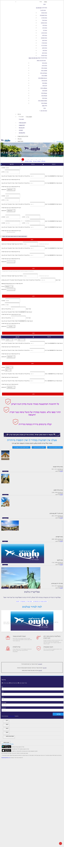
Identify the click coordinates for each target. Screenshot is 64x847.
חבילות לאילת (43, 161)
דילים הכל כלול (22, 127)
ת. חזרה (46, 380)
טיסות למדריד (44, 42)
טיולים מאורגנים (22, 132)
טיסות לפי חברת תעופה (33, 57)
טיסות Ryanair (44, 95)
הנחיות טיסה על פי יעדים (55, 447)
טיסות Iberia (44, 83)
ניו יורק (19, 114)
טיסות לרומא (44, 52)
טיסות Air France (43, 73)
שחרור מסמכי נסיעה (23, 683)
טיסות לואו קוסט (44, 110)
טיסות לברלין (44, 20)
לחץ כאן (44, 667)
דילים (7, 720)
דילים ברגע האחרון (22, 122)
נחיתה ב (3, 171)
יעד (12, 244)
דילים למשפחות (22, 125)
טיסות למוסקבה (44, 37)
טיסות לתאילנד (44, 55)
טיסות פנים (38, 161)
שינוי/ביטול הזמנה (14, 683)
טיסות (41, 1)
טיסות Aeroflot (44, 70)
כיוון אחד (32, 164)
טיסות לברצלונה (44, 22)
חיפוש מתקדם (14, 236)
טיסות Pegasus (44, 93)
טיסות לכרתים (44, 32)
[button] (43, 244)
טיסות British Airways (42, 78)
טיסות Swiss (44, 98)
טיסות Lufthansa (43, 88)
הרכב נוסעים (4, 189)
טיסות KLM (44, 90)
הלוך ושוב (12, 164)
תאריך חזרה (47, 183)
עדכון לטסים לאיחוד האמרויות (21, 447)
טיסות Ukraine (44, 103)
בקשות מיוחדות (6, 683)
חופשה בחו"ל (21, 116)
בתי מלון (19, 138)
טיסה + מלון (35, 161)
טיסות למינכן (44, 40)
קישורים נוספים (6, 742)
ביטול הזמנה (20, 141)
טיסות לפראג (44, 47)
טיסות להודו (44, 25)
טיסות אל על (44, 63)
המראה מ (3, 167)
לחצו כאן (40, 664)
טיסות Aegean (44, 68)
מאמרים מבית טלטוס (10, 736)
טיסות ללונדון (44, 35)
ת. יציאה (46, 373)
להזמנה (61, 471)
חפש (32, 239)
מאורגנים (30, 161)
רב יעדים (53, 164)
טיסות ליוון (45, 30)
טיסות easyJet (44, 80)
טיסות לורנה (44, 27)
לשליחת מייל (15, 651)
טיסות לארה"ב (44, 17)
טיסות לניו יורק (44, 45)
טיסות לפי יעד (38, 7)
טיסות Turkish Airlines (42, 100)
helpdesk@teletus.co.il (5, 757)
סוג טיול (3, 286)
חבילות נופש (27, 161)
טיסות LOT (44, 85)
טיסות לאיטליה (44, 12)
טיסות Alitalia (44, 75)
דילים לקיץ (21, 130)
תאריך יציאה (47, 176)
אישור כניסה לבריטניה (39, 447)
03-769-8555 (59, 141)
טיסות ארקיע (44, 65)
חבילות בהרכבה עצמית (23, 136)
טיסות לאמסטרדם (43, 15)
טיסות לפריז (44, 50)
